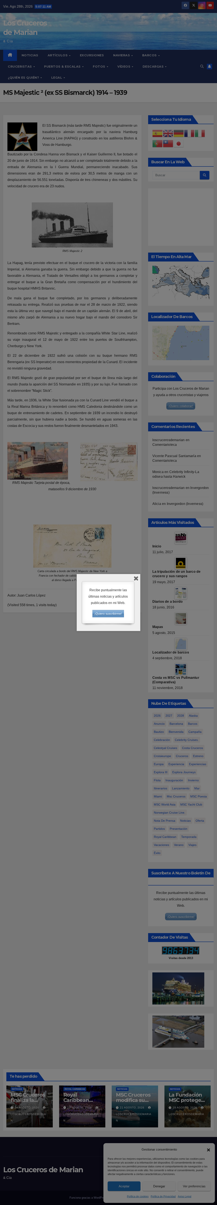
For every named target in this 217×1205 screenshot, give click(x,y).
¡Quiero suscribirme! (108, 613)
